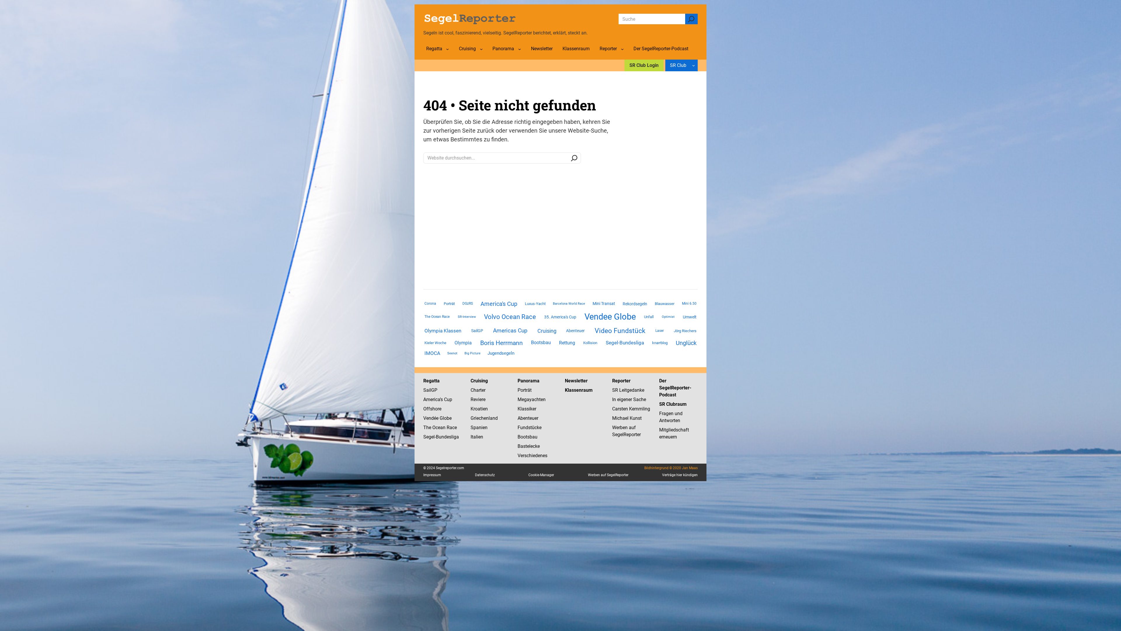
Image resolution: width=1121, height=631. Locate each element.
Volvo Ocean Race (510, 316)
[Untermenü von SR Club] (693, 65)
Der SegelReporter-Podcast (675, 388)
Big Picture (472, 353)
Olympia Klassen (442, 331)
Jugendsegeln (501, 353)
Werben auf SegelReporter (608, 475)
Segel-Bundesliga (625, 343)
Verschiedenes (532, 455)
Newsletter (576, 381)
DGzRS (467, 303)
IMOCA (432, 353)
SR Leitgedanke (628, 390)
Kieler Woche (435, 343)
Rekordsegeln (635, 303)
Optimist (668, 317)
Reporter (621, 381)
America (431, 399)
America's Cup (499, 303)
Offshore (432, 409)
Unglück (686, 342)
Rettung (567, 343)
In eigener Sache (629, 399)
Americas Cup (510, 330)
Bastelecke (529, 446)
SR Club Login (644, 65)
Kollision (590, 343)
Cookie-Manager (541, 475)
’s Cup (446, 399)
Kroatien (479, 409)
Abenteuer (575, 330)
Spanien (479, 427)
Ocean (438, 427)
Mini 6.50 (689, 303)
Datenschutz (485, 475)
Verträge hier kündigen (680, 475)
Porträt (449, 303)
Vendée (430, 418)
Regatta (431, 381)
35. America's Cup (560, 317)
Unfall (649, 317)
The (427, 427)
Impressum (432, 475)
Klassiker (527, 409)
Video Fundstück (620, 331)
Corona (430, 303)
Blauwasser (664, 303)
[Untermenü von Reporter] (622, 49)
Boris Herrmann (501, 342)
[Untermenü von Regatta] (447, 49)
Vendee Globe (610, 317)
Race (451, 427)
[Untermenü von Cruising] (481, 49)
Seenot (452, 353)
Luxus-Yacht (535, 303)
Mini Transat (604, 303)
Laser (659, 331)
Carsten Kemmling (631, 409)
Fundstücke (530, 427)
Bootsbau (541, 342)
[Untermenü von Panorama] (519, 49)
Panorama (528, 381)
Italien (477, 437)
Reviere (478, 399)
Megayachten (532, 399)
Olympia (463, 343)
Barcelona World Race (569, 304)
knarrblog (660, 343)
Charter (478, 390)
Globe (445, 418)
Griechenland (484, 418)
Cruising (546, 331)
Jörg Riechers (685, 331)
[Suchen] (691, 19)
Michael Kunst (627, 418)
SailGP (477, 330)
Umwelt (690, 317)
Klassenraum (579, 390)
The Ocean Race (437, 317)
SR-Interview (467, 317)
